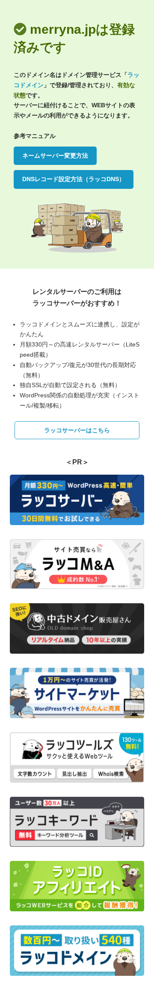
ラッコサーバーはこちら (77, 430)
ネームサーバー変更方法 (55, 155)
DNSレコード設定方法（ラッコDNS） (73, 179)
